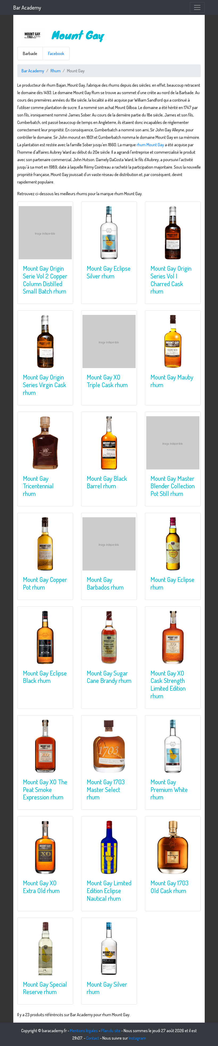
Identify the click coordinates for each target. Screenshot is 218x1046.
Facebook (56, 53)
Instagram (137, 1038)
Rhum (56, 70)
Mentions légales (84, 1030)
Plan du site (110, 1030)
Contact (92, 1038)
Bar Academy (27, 7)
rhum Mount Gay (150, 144)
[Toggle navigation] (197, 7)
